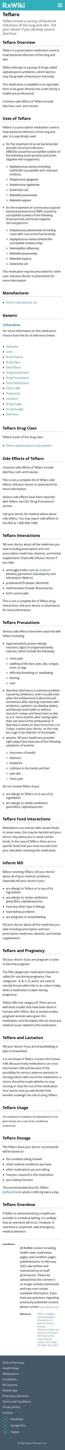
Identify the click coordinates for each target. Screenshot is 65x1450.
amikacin (45, 570)
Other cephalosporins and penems (29, 445)
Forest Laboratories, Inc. (22, 302)
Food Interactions (17, 383)
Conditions (10, 1379)
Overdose (12, 414)
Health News (11, 1368)
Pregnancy (13, 393)
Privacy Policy (11, 1407)
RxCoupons (10, 1385)
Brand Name (14, 357)
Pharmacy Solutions (16, 1396)
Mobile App (10, 1390)
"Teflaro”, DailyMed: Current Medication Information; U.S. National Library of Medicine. (46, 1320)
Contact (8, 1413)
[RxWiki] (14, 4)
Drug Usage (13, 404)
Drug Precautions (17, 378)
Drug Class (13, 362)
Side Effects (13, 367)
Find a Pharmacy (13, 1363)
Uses (9, 352)
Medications (11, 1374)
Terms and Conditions (17, 1401)
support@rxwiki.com (49, 1307)
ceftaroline (10, 1192)
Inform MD (13, 388)
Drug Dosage (14, 409)
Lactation (12, 399)
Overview (12, 346)
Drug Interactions (17, 372)
